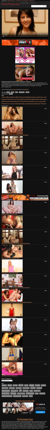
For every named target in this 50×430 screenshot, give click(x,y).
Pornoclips (18, 0)
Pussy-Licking (38, 101)
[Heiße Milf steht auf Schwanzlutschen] (25, 354)
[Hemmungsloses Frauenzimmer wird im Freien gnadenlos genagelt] (25, 295)
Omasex (31, 101)
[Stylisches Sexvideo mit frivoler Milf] (25, 172)
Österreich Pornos (11, 0)
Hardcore (28, 99)
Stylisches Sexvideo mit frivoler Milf (10, 179)
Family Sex (10, 99)
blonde (23, 97)
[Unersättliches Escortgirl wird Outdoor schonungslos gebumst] (25, 280)
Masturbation (21, 92)
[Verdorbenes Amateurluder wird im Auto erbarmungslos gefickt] (25, 236)
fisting (16, 92)
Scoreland (13, 103)
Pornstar (27, 92)
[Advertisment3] (25, 197)
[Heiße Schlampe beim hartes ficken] (25, 207)
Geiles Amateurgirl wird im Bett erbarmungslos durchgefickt (15, 135)
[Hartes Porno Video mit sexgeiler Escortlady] (25, 157)
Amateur (4, 97)
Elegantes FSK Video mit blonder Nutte (10, 258)
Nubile (12, 101)
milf (3, 101)
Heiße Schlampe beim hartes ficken (9, 214)
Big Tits (12, 92)
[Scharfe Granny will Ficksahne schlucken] (25, 339)
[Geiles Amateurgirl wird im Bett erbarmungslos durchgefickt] (25, 127)
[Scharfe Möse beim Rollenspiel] (25, 113)
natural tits (7, 101)
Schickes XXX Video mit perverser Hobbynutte (12, 331)
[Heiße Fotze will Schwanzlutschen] (25, 142)
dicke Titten (43, 97)
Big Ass (8, 92)
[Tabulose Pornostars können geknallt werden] (25, 186)
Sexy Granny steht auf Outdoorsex (9, 375)
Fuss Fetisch (16, 99)
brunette (32, 97)
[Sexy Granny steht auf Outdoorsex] (25, 368)
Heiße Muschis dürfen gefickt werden (10, 273)
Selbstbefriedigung (21, 103)
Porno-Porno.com (11, 4)
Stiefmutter (38, 103)
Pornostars (33, 3)
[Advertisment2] (25, 73)
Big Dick (13, 97)
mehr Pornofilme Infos (6, 87)
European (4, 99)
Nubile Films (17, 101)
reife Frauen (30, 393)
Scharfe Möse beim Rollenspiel (9, 120)
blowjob (27, 97)
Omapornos (31, 0)
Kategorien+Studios (25, 3)
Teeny (42, 104)
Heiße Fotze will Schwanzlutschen (9, 149)
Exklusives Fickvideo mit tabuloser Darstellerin (12, 228)
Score (8, 103)
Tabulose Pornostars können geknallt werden (12, 193)
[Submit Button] (45, 6)
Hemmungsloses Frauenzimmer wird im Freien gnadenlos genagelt (16, 302)
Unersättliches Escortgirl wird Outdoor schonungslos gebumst (16, 287)
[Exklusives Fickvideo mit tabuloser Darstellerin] (25, 221)
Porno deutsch (25, 0)
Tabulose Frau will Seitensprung (9, 317)
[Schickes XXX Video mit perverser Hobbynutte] (25, 324)
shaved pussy (31, 104)
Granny (23, 99)
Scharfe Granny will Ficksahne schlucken (11, 346)
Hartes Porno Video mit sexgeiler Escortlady (11, 164)
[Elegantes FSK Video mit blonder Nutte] (25, 251)
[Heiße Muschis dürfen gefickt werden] (25, 265)
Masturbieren (43, 99)
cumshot (37, 97)
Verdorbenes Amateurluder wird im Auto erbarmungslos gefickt (16, 243)
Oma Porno (24, 101)
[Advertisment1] (25, 55)
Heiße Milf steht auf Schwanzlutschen (10, 361)
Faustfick (11, 93)
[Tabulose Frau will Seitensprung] (25, 309)
